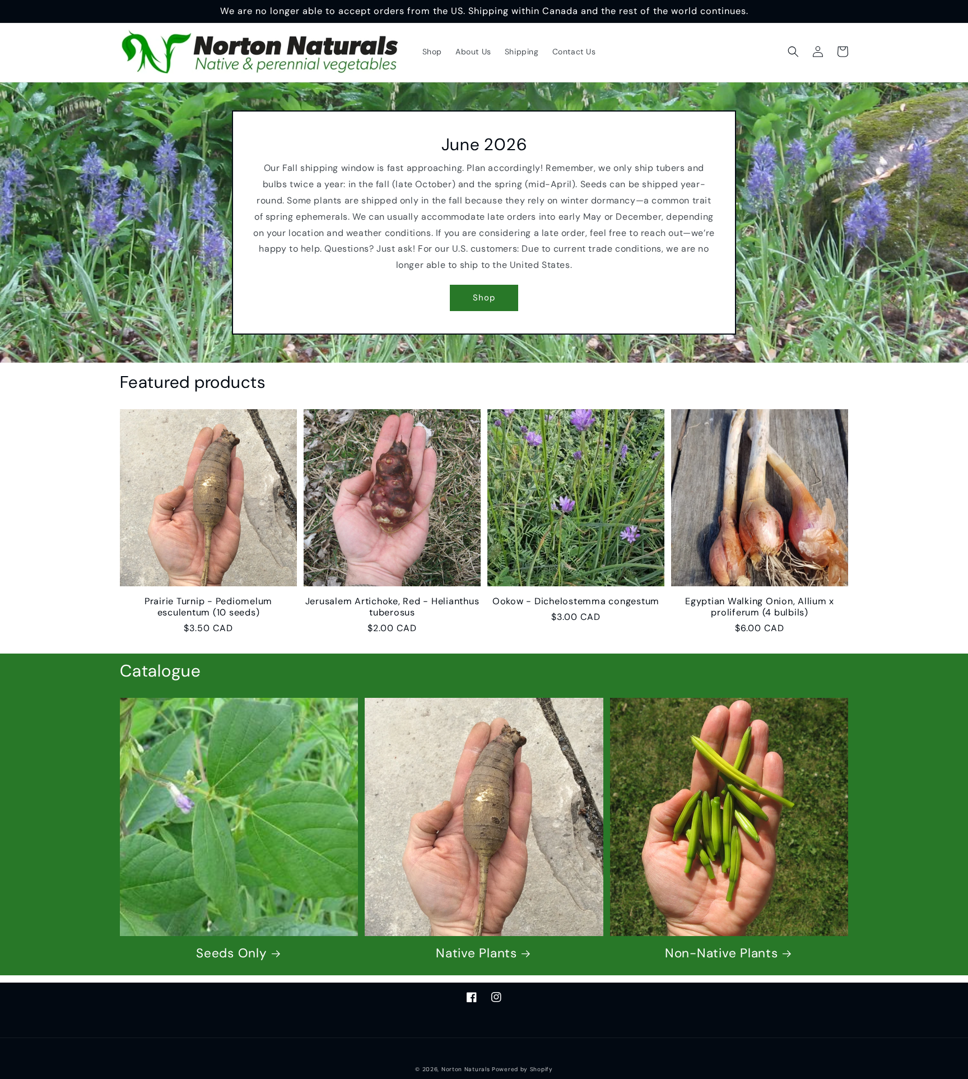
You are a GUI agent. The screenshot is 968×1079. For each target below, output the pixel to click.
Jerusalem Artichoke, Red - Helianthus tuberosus (392, 607)
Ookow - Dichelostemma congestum (575, 601)
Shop (484, 297)
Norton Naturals (465, 1069)
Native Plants (476, 953)
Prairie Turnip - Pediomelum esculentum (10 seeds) (208, 607)
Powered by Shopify (522, 1069)
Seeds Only (231, 953)
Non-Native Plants (721, 953)
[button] (793, 51)
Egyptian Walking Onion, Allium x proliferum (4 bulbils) (759, 607)
